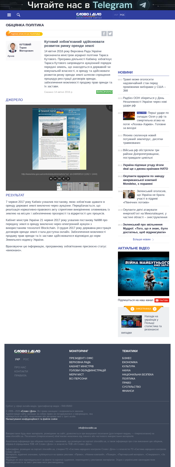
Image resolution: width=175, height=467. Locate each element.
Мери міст (76, 374)
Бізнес (127, 358)
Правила (20, 375)
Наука (126, 370)
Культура (128, 366)
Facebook (104, 33)
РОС (122, 15)
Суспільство (131, 386)
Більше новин (142, 239)
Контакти (21, 371)
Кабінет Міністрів (81, 366)
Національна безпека (137, 374)
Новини (125, 72)
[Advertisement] (146, 47)
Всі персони (78, 378)
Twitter (110, 33)
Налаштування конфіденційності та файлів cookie (31, 419)
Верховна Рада (80, 362)
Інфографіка (143, 309)
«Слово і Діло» (28, 411)
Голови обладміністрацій (87, 370)
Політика (128, 378)
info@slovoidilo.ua (87, 428)
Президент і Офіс (81, 358)
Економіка (130, 362)
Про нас (20, 367)
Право (126, 382)
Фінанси (128, 390)
